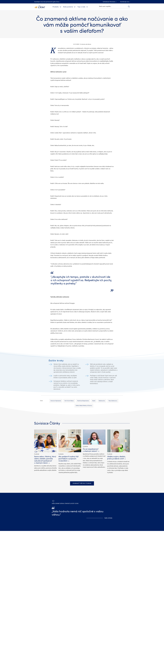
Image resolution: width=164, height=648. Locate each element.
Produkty (56, 7)
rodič (93, 400)
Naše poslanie (68, 7)
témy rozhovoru (113, 400)
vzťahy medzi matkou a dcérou (84, 405)
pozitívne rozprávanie (83, 400)
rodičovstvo (102, 400)
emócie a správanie (56, 400)
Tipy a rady (81, 7)
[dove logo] (39, 7)
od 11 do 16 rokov (69, 400)
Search (129, 6)
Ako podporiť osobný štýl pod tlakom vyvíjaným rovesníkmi (69, 459)
